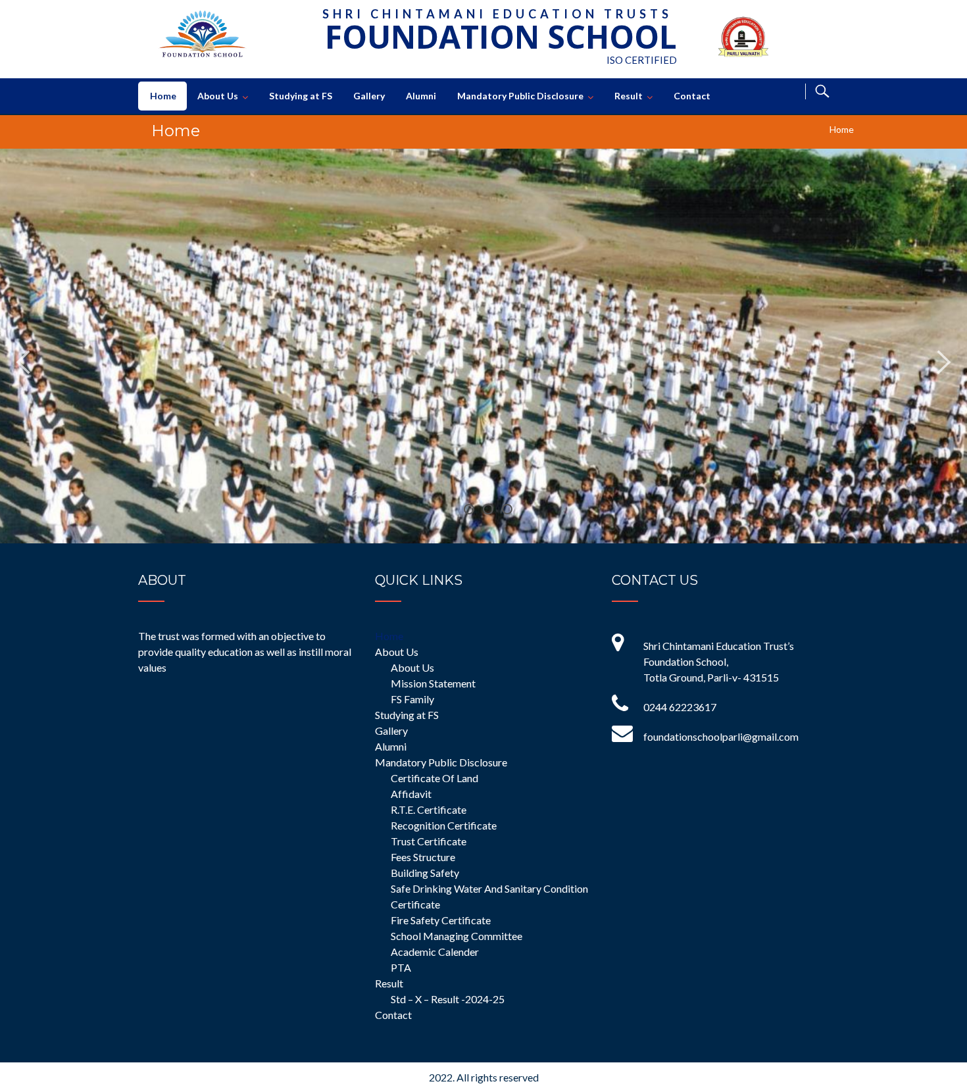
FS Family (412, 699)
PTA (401, 967)
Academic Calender (435, 951)
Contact (692, 95)
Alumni (421, 95)
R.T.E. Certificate (428, 809)
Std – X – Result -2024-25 (448, 999)
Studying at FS (300, 95)
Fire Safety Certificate (441, 920)
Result (628, 95)
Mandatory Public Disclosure (520, 95)
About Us (217, 95)
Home (163, 95)
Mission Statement (433, 683)
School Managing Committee (456, 936)
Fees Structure (423, 857)
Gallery (369, 95)
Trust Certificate (428, 841)
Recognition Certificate (444, 825)
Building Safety (425, 872)
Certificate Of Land (434, 778)
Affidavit (411, 793)
